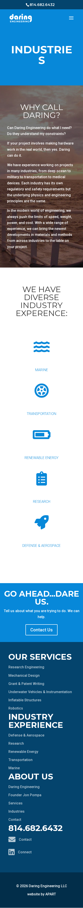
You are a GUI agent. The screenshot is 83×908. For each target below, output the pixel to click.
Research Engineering (26, 667)
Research (41, 501)
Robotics (15, 708)
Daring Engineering (24, 787)
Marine (41, 370)
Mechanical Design (24, 675)
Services (15, 803)
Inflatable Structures (24, 700)
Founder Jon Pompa (24, 795)
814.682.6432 (42, 5)
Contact (14, 819)
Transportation (41, 414)
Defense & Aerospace (41, 546)
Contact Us (41, 629)
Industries (16, 811)
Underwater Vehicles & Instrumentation (40, 692)
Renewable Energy (41, 458)
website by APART (41, 894)
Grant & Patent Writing (26, 684)
